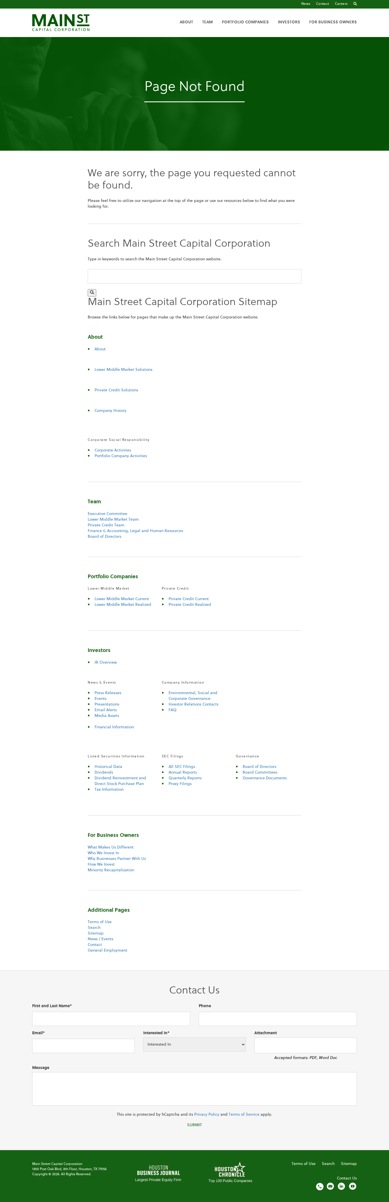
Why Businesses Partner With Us (117, 859)
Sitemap (96, 933)
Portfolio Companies (245, 22)
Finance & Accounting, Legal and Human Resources (135, 531)
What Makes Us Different (111, 847)
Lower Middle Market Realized (123, 605)
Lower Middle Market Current (122, 599)
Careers (341, 4)
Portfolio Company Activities (121, 456)
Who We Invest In (103, 853)
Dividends (104, 772)
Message (40, 1068)
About (186, 22)
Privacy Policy (206, 1115)
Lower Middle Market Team (113, 520)
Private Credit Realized (190, 605)
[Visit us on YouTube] (352, 1186)
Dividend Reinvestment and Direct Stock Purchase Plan (120, 781)
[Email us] (330, 1186)
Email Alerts (106, 710)
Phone (205, 1006)
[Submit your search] (92, 293)
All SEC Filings (182, 767)
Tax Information (109, 790)
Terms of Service (244, 1115)
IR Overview (106, 663)
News (305, 4)
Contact (322, 4)
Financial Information (114, 727)
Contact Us (347, 1178)
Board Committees (260, 772)
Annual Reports (183, 772)
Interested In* (156, 1033)
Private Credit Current (189, 599)
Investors (289, 22)
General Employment (107, 950)
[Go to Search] (355, 4)
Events (101, 699)
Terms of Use (100, 922)
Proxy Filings (180, 784)
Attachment (265, 1033)
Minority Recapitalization (111, 870)
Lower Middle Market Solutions (123, 370)
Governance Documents (265, 778)
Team (207, 22)
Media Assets (107, 716)
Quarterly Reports (185, 778)
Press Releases (108, 693)
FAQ (173, 710)
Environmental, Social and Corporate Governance (193, 696)
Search (94, 928)
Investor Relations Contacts (193, 704)
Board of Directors (104, 537)
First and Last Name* (52, 1006)
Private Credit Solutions (116, 390)
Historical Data (108, 767)
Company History (110, 411)
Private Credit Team (106, 525)
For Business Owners (333, 22)
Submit (194, 1125)
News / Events (100, 939)
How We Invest (101, 864)
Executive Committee (107, 514)
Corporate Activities (113, 450)
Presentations (107, 704)
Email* (38, 1033)
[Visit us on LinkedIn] (341, 1186)
